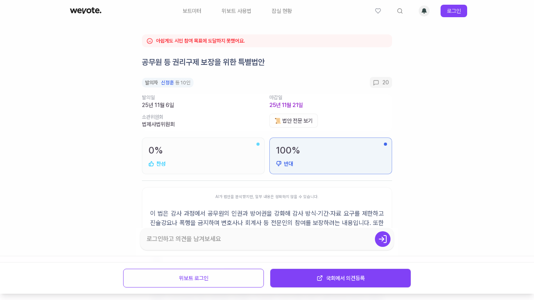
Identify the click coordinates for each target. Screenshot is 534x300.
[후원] (378, 11)
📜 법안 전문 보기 (293, 121)
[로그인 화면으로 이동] (383, 239)
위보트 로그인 (193, 278)
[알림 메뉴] (424, 11)
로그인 (454, 11)
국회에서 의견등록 (345, 278)
